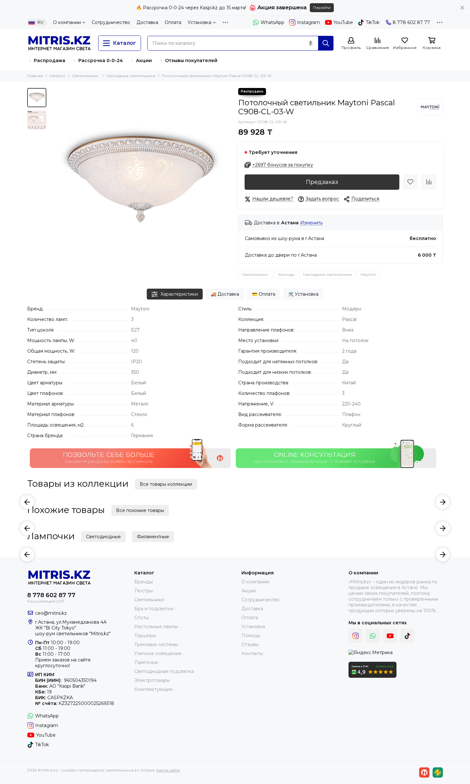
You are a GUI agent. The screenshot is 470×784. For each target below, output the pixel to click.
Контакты (252, 653)
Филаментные (153, 537)
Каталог (58, 75)
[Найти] (325, 43)
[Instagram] (356, 636)
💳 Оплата (263, 294)
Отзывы (250, 644)
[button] (53, 179)
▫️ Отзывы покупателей (187, 60)
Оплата (173, 22)
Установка (199, 22)
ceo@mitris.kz (51, 613)
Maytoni (368, 274)
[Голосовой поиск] (310, 43)
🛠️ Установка (303, 294)
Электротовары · (153, 680)
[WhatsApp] (373, 636)
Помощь (250, 635)
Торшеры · (146, 635)
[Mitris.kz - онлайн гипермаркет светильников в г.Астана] (59, 43)
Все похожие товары (140, 510)
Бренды (286, 274)
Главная (35, 75)
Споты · (142, 617)
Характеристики (179, 294)
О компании (67, 22)
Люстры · (144, 591)
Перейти (322, 7)
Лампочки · (147, 662)
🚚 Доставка (225, 294)
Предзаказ (322, 182)
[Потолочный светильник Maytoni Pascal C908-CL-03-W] (141, 179)
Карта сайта (168, 770)
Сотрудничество (111, 22)
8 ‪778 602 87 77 (411, 22)
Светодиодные (103, 537)
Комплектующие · (154, 689)
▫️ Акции (140, 60)
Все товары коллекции (166, 484)
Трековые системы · (157, 644)
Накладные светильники (130, 75)
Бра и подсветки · (155, 609)
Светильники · (86, 75)
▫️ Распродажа (46, 60)
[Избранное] (410, 182)
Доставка (147, 22)
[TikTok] (407, 636)
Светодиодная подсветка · (165, 671)
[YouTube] (390, 636)
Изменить (311, 222)
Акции (248, 591)
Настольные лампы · (157, 626)
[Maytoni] (430, 107)
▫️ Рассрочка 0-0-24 (97, 60)
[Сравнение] (428, 182)
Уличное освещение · (159, 653)
